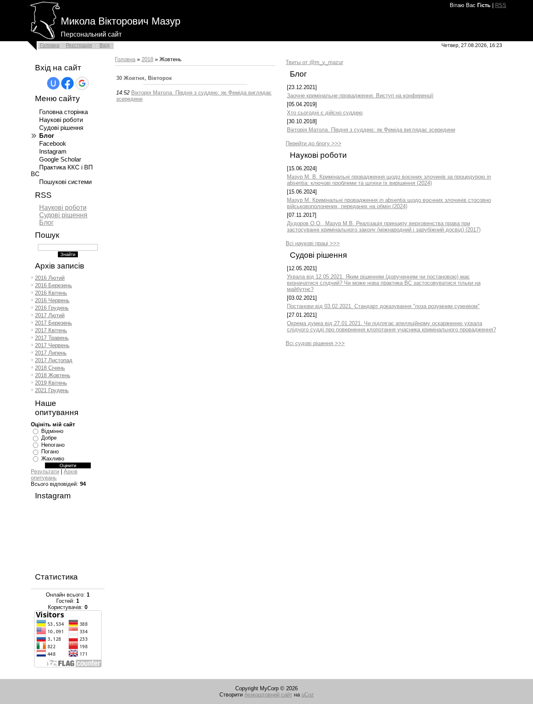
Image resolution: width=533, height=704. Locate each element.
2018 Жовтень (52, 375)
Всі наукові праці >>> (313, 243)
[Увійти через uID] (53, 83)
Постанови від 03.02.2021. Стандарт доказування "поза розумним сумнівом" (383, 306)
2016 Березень (53, 285)
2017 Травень (52, 338)
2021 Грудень (52, 390)
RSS (500, 5)
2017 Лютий (50, 315)
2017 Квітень (51, 330)
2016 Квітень (51, 293)
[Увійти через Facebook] (67, 83)
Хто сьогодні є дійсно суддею (325, 112)
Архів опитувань (54, 474)
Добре (49, 438)
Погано (50, 451)
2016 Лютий (50, 278)
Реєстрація (79, 45)
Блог (46, 222)
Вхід (105, 45)
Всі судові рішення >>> (315, 343)
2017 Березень (53, 323)
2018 (147, 59)
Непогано (53, 445)
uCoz (307, 695)
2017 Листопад (53, 360)
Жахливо (52, 458)
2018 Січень (50, 368)
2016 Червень (52, 300)
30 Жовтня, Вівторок (144, 78)
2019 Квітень (51, 383)
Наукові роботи (63, 207)
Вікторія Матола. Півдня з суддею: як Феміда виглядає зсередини (371, 130)
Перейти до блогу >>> (313, 143)
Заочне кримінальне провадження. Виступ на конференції (360, 95)
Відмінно (52, 431)
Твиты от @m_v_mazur (314, 62)
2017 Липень (51, 353)
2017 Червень (52, 345)
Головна (50, 45)
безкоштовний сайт (268, 695)
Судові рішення (63, 215)
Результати (45, 471)
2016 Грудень (52, 308)
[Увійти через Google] (82, 83)
